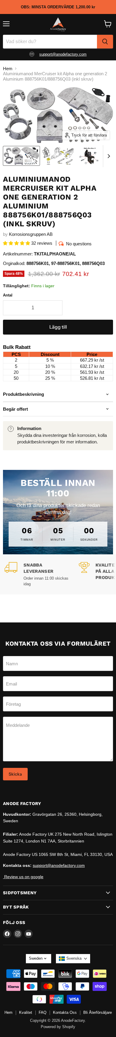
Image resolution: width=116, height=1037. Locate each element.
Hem (7, 68)
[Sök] (105, 41)
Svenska (73, 958)
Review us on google (23, 876)
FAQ (42, 1012)
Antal (7, 295)
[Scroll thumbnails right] (107, 156)
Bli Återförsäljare (97, 1012)
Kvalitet (25, 1012)
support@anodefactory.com (63, 54)
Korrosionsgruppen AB (31, 234)
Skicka (15, 774)
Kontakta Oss (65, 1012)
